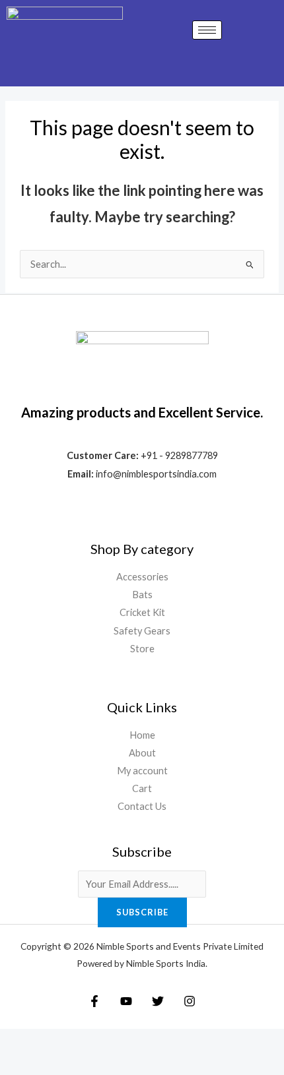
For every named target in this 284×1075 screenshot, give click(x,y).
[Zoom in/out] (18, 1041)
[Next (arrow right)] (57, 1064)
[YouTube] (126, 1001)
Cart (142, 788)
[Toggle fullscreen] (57, 1041)
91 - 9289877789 (182, 455)
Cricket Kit (142, 612)
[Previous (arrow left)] (18, 1064)
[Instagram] (189, 1001)
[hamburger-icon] (207, 30)
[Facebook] (94, 1001)
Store (142, 648)
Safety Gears (142, 630)
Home (142, 735)
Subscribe (142, 912)
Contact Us (142, 806)
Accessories (142, 576)
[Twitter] (158, 1001)
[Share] (96, 1041)
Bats (142, 594)
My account (142, 770)
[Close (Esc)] (135, 1041)
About (142, 752)
